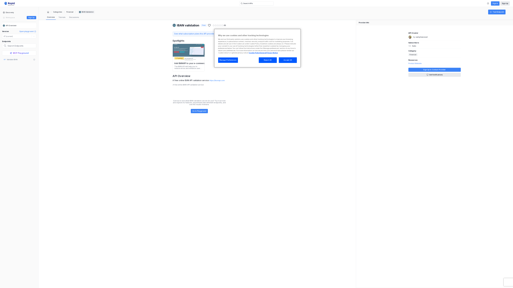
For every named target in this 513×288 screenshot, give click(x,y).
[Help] (488, 3)
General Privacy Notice (269, 53)
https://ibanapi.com (217, 80)
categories (57, 12)
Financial (69, 12)
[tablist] (63, 17)
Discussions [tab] (74, 17)
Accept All (288, 60)
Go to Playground (199, 111)
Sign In (495, 3)
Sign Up (505, 3)
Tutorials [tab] (62, 17)
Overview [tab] (51, 17)
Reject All (268, 60)
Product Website (415, 63)
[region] (257, 48)
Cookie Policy (254, 53)
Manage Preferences (228, 60)
